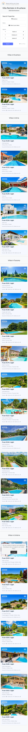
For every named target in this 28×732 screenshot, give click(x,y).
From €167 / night (8, 585)
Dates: (4, 23)
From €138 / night (8, 310)
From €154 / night (8, 104)
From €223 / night (8, 495)
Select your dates (14, 25)
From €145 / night (8, 194)
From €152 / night (8, 167)
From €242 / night (8, 469)
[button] (22, 44)
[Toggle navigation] (6, 6)
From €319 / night (8, 558)
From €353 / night (8, 691)
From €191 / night (8, 283)
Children (14, 35)
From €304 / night (8, 638)
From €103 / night (8, 78)
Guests (4, 29)
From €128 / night (8, 141)
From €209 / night (8, 717)
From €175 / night (8, 363)
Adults (14, 31)
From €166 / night (8, 664)
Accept (14, 552)
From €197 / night (8, 247)
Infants (14, 38)
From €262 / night (8, 522)
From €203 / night (8, 389)
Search (8, 44)
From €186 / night (8, 336)
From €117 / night (8, 611)
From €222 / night (8, 416)
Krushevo (14, 19)
